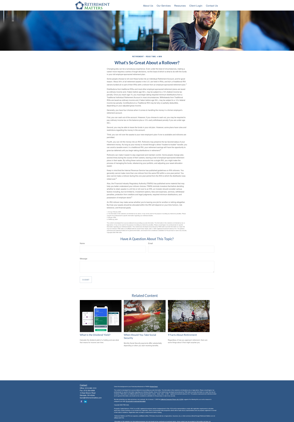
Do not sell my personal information (136, 401)
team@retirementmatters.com (91, 398)
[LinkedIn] (85, 401)
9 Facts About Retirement (182, 334)
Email (150, 243)
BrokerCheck (154, 386)
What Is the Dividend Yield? (95, 334)
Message (83, 258)
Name (82, 243)
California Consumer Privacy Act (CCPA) (172, 399)
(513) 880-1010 (90, 388)
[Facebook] (81, 401)
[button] (148, 5)
